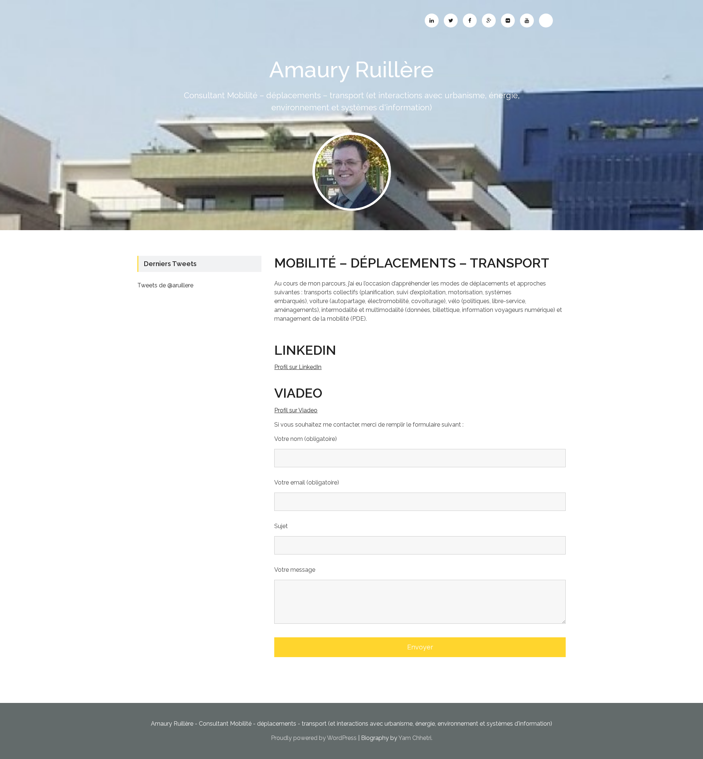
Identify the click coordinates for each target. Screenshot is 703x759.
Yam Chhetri (414, 737)
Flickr (508, 20)
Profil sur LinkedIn (297, 367)
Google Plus (489, 20)
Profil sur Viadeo (295, 410)
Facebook (470, 20)
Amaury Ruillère (351, 69)
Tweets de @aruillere (165, 285)
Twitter (451, 20)
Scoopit (546, 20)
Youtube (527, 20)
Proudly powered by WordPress (314, 737)
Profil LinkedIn (432, 20)
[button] (351, 171)
